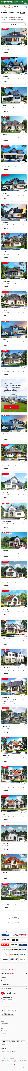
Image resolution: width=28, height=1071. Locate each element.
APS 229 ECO (6, 697)
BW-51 (4, 310)
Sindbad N (5, 463)
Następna (13, 917)
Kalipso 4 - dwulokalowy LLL (10, 668)
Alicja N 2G (5, 434)
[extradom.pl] (8, 6)
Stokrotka (5, 873)
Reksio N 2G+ (6, 281)
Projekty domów (6, 10)
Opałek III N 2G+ (7, 76)
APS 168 (5, 609)
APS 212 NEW (6, 521)
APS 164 (5, 492)
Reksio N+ (5, 47)
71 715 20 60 (7, 998)
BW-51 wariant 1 (7, 135)
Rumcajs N (5, 756)
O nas (2, 1021)
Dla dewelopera (5, 1026)
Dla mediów (4, 1033)
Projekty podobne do (13, 12)
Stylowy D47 (6, 902)
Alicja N (4, 193)
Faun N (4, 785)
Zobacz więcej (22, 931)
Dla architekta (4, 1023)
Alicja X (4, 164)
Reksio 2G (5, 252)
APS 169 (5, 843)
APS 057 (5, 580)
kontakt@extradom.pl (8, 1004)
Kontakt (3, 1019)
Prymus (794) (6, 726)
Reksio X (5, 105)
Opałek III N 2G (6, 222)
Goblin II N (5, 814)
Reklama (3, 1028)
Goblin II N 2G (6, 638)
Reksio (4, 369)
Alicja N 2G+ (6, 340)
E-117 (10, 10)
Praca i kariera (4, 1031)
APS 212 (5, 551)
